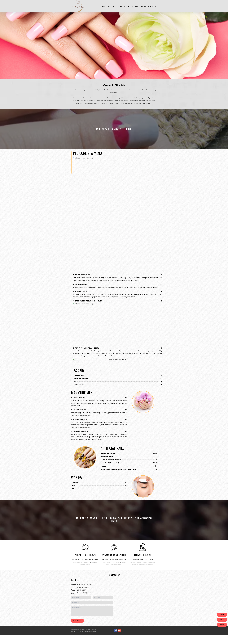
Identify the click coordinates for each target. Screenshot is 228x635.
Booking (126, 6)
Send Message (77, 620)
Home (103, 6)
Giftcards (135, 6)
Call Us (222, 620)
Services (119, 6)
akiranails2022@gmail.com (85, 593)
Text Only (222, 615)
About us (111, 6)
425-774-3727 (81, 590)
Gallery (143, 6)
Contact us (152, 6)
